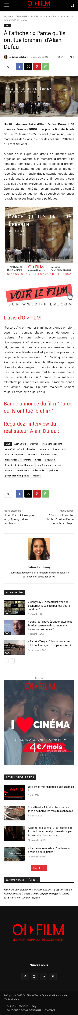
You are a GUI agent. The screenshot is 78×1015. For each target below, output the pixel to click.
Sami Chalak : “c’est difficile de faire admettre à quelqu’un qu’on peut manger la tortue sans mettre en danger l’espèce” (38, 893)
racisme (37, 475)
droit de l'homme (14, 454)
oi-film (8, 470)
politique (53, 470)
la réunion (50, 459)
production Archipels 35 (17, 475)
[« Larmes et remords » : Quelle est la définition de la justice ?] (14, 854)
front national (12, 459)
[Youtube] (53, 976)
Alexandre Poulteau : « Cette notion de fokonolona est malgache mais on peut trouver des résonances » (50, 831)
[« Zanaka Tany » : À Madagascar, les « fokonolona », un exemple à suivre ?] (14, 647)
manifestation (44, 465)
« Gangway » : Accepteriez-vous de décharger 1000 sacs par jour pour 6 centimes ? (49, 605)
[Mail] (43, 976)
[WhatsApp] (45, 66)
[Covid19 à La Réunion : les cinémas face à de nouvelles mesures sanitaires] (14, 813)
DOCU (34, 16)
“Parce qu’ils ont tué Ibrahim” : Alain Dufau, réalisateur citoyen (60, 519)
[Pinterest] (37, 66)
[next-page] (12, 661)
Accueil (7, 16)
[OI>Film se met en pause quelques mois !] (14, 792)
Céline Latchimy (20, 56)
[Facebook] (19, 66)
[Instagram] (34, 976)
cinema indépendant (51, 443)
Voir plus (37, 868)
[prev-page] (6, 661)
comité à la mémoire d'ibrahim (20, 449)
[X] (28, 66)
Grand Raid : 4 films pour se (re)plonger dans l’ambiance (19, 519)
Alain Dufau (20, 443)
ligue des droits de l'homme (19, 465)
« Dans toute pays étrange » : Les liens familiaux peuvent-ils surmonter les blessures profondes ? (50, 625)
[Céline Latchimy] (6, 57)
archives (34, 443)
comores (44, 449)
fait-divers (32, 454)
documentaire (60, 449)
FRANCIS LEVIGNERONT (17, 889)
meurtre (59, 465)
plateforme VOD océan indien (30, 470)
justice (38, 459)
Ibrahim (27, 459)
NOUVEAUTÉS (21, 16)
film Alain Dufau (49, 454)
